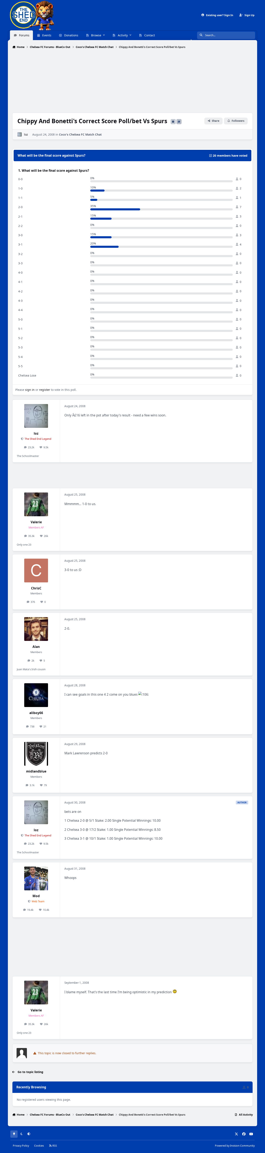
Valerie (36, 522)
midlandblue (36, 771)
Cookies (39, 1145)
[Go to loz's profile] (19, 134)
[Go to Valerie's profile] (36, 504)
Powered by (235, 1145)
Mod (36, 896)
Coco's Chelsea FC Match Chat (80, 134)
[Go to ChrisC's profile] (36, 570)
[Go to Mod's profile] (36, 878)
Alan (36, 647)
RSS (54, 1145)
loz (26, 134)
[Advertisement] (132, 81)
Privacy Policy (21, 1145)
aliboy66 (36, 713)
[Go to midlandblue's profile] (36, 754)
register (44, 390)
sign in (30, 390)
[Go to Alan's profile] (36, 629)
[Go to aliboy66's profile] (36, 695)
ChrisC (36, 588)
